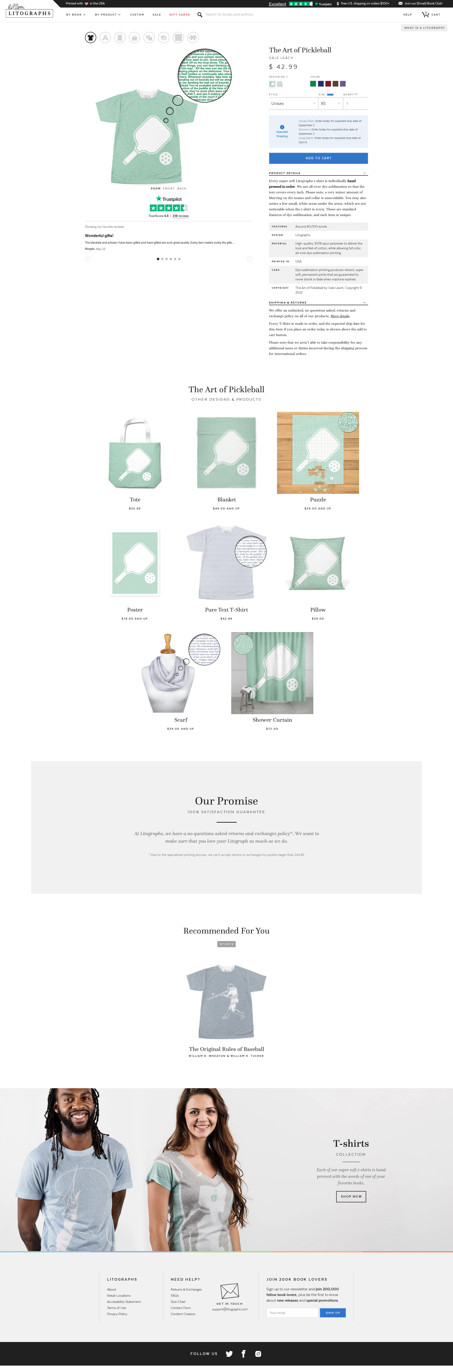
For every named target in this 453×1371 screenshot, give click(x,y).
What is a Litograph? (424, 27)
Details (285, 173)
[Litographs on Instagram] (258, 1353)
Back (182, 188)
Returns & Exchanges (186, 1289)
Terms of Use (116, 1308)
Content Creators (183, 1314)
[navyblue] (320, 83)
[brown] (335, 83)
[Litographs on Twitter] (229, 1353)
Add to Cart (319, 158)
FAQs (175, 1295)
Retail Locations (118, 1295)
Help (407, 14)
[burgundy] (328, 83)
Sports (227, 944)
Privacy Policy (117, 1314)
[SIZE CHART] (330, 94)
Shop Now (351, 1196)
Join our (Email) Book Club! (423, 3)
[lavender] (342, 83)
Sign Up (333, 1312)
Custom (137, 14)
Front (169, 188)
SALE (157, 14)
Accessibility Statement (124, 1302)
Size (322, 94)
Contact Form (181, 1308)
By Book (74, 14)
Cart (432, 13)
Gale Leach (281, 58)
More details (340, 316)
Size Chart (178, 1302)
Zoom (156, 188)
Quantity (350, 94)
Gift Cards (180, 14)
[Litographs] (30, 11)
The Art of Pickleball (300, 50)
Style (273, 94)
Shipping (288, 302)
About (111, 1289)
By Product (106, 14)
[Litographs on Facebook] (243, 1353)
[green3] (313, 83)
